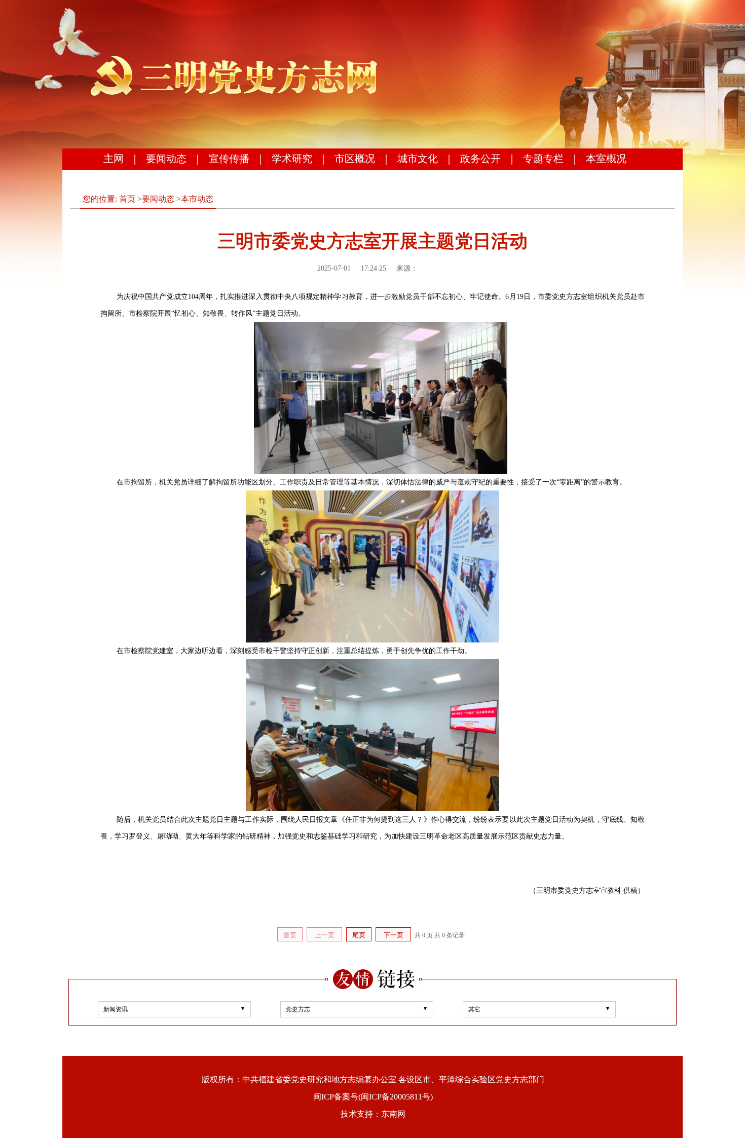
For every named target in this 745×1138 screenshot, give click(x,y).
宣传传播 (229, 158)
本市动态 (197, 199)
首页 (127, 199)
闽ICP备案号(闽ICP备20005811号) (373, 1096)
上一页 (324, 935)
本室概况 (606, 158)
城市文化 (417, 158)
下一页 (393, 935)
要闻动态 (166, 158)
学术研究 (292, 158)
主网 (113, 158)
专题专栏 (543, 158)
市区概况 (354, 158)
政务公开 (480, 158)
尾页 (358, 935)
